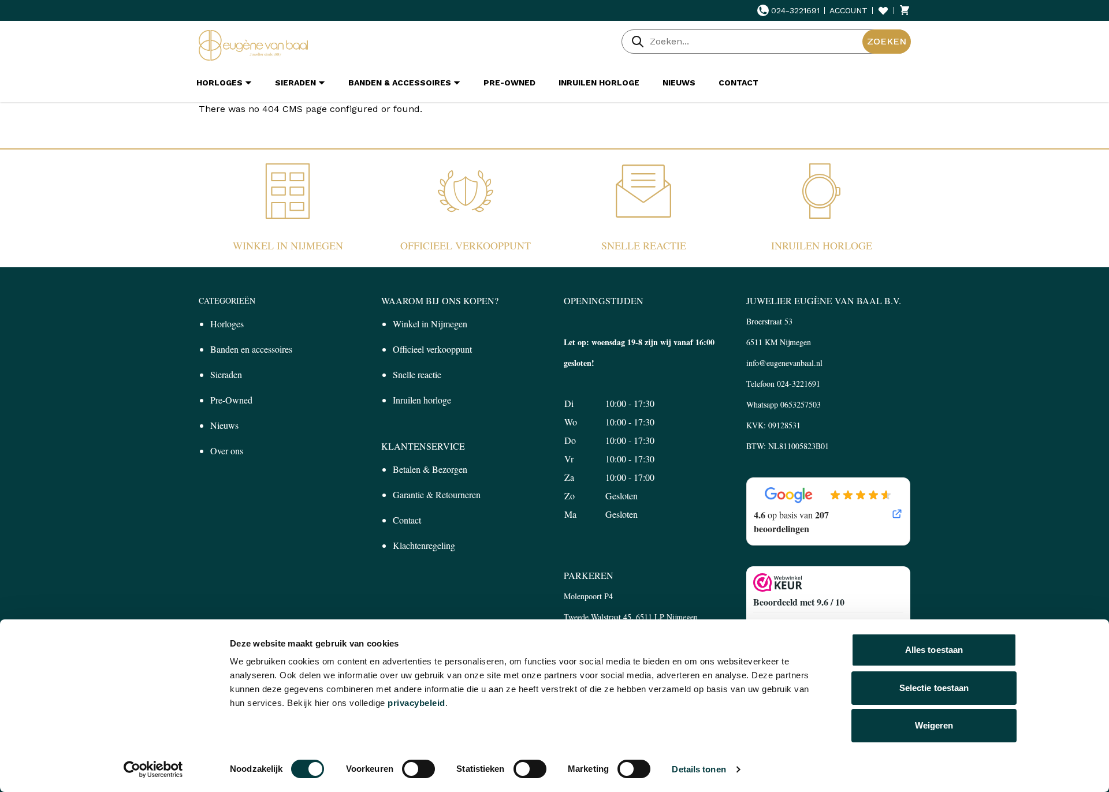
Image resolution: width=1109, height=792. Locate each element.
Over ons (226, 450)
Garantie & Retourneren (437, 494)
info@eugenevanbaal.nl (784, 362)
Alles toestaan (934, 650)
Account (848, 10)
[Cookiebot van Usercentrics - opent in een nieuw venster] (153, 769)
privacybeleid (416, 703)
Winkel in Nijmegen (288, 245)
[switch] (418, 769)
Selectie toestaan (934, 688)
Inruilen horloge (821, 245)
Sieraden (226, 374)
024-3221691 (795, 10)
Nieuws (224, 425)
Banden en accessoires (251, 349)
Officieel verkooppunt (465, 245)
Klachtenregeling (424, 545)
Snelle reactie (643, 245)
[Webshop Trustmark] (828, 582)
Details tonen (698, 769)
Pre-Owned (231, 400)
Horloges (227, 323)
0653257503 (800, 404)
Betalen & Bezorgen (430, 469)
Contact (407, 520)
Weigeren (934, 725)
